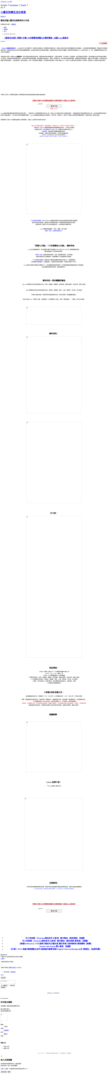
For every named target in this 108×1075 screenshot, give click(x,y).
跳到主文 (3, 16)
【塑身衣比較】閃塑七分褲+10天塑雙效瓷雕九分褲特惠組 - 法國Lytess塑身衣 (36, 38)
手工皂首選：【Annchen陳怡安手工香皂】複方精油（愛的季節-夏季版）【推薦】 (55, 941)
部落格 (6, 29)
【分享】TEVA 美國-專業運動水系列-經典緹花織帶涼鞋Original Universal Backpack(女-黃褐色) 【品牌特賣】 (55, 949)
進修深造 (12, 972)
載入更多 (3, 977)
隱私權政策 (62, 1053)
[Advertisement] (40, 75)
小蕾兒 (2, 958)
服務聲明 (69, 1053)
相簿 (5, 27)
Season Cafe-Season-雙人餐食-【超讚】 (55, 946)
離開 (9, 1071)
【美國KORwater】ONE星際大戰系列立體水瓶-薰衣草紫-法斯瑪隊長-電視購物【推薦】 (56, 944)
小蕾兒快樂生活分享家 (13, 12)
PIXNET (42, 1053)
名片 (5, 31)
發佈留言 (3, 987)
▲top (2, 974)
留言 (14, 967)
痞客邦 (11, 967)
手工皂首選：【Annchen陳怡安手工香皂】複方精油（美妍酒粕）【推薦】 (55, 938)
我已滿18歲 (3, 1071)
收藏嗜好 (13, 24)
